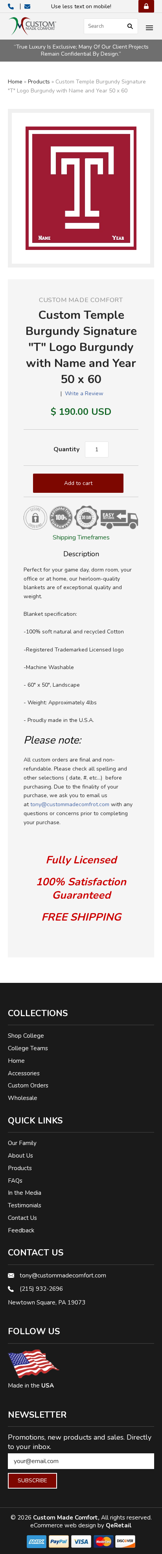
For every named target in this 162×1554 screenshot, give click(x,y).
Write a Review (84, 393)
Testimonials (24, 1205)
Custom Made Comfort (81, 300)
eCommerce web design (64, 1525)
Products (39, 81)
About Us (20, 1156)
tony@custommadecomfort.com (63, 1275)
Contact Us (22, 1218)
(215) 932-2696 (41, 1289)
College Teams (28, 1048)
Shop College (26, 1036)
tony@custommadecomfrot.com (69, 804)
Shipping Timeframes (81, 537)
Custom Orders (28, 1085)
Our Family (22, 1143)
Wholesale (22, 1098)
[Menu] (149, 28)
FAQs (15, 1181)
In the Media (24, 1193)
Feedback (21, 1230)
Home (15, 81)
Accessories (24, 1073)
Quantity (66, 449)
